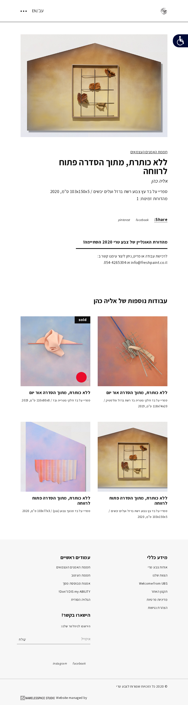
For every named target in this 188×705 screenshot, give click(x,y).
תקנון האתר (159, 591)
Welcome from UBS (153, 583)
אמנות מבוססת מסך (76, 583)
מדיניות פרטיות (157, 599)
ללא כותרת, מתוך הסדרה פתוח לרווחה (138, 500)
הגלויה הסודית (80, 599)
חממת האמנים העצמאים (148, 151)
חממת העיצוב (80, 575)
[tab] (121, 241)
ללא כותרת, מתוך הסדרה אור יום (136, 392)
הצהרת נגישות (157, 607)
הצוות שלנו (160, 575)
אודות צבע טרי (157, 567)
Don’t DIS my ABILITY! (74, 591)
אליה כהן (159, 181)
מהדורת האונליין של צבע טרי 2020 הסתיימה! (125, 242)
